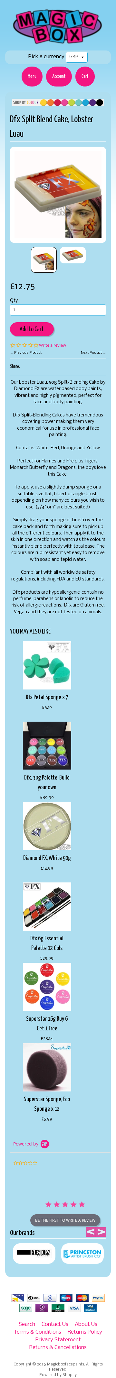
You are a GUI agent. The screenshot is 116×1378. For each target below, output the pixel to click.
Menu (32, 76)
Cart (85, 76)
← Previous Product (26, 353)
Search (27, 1324)
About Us (86, 1324)
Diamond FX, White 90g (47, 858)
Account (59, 76)
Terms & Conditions (37, 1332)
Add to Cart (32, 329)
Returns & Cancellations (58, 1348)
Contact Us (55, 1324)
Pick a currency (46, 57)
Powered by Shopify (58, 1375)
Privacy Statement (58, 1340)
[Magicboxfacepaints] (58, 43)
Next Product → (93, 353)
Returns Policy (85, 1332)
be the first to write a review (65, 1220)
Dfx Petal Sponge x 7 (47, 697)
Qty (14, 300)
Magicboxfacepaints (65, 1364)
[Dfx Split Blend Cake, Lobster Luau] (44, 260)
